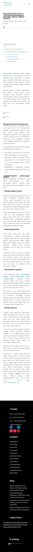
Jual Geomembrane (15, 456)
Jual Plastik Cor (14, 461)
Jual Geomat (13, 453)
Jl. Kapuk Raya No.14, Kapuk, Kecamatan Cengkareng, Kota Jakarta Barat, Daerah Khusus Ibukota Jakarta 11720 (15, 525)
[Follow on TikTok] (14, 430)
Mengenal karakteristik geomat (14, 49)
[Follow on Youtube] (18, 430)
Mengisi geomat (12, 61)
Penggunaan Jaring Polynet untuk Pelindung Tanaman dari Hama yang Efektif (19, 502)
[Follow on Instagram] (11, 430)
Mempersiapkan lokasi (14, 54)
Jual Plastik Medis (15, 464)
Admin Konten (9, 21)
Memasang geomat (13, 56)
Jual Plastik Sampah (15, 470)
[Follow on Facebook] (11, 427)
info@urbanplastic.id (16, 424)
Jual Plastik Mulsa (15, 467)
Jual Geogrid (13, 450)
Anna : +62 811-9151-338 (17, 414)
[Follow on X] (14, 427)
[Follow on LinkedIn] (18, 427)
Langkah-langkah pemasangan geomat (16, 51)
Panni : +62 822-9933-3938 (18, 421)
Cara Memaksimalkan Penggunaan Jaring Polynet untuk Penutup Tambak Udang (19, 495)
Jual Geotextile (14, 458)
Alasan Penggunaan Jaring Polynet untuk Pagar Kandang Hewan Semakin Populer (18, 488)
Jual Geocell (13, 447)
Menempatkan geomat (14, 59)
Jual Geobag (13, 444)
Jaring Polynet (14, 441)
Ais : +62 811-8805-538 (16, 417)
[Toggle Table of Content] (4, 47)
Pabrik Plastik (14, 473)
